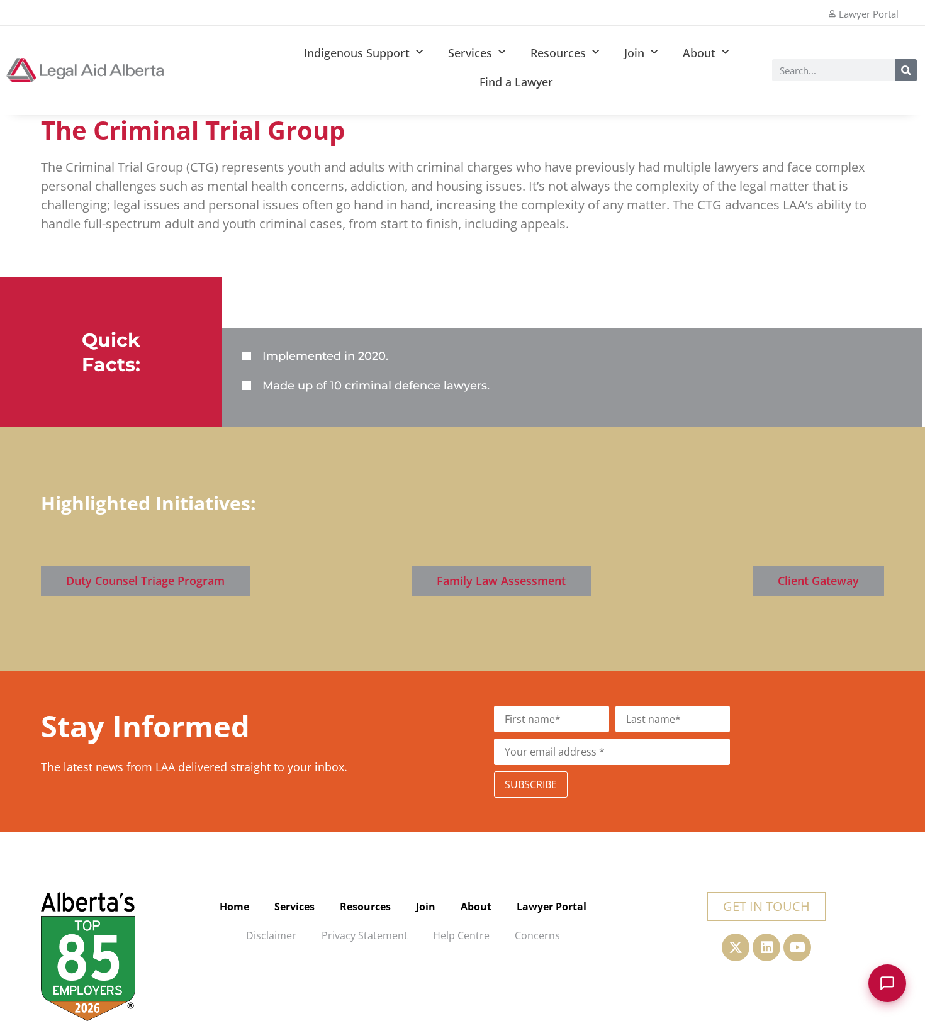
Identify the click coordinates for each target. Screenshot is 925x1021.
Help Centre (461, 935)
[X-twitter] (735, 947)
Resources (558, 52)
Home (234, 906)
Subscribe (531, 784)
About (699, 52)
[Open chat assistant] (887, 983)
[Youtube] (797, 947)
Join (634, 52)
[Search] (906, 70)
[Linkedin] (766, 947)
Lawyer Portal (551, 906)
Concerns (537, 935)
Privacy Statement (365, 935)
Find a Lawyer (516, 81)
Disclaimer (271, 935)
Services (470, 52)
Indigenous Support (357, 52)
